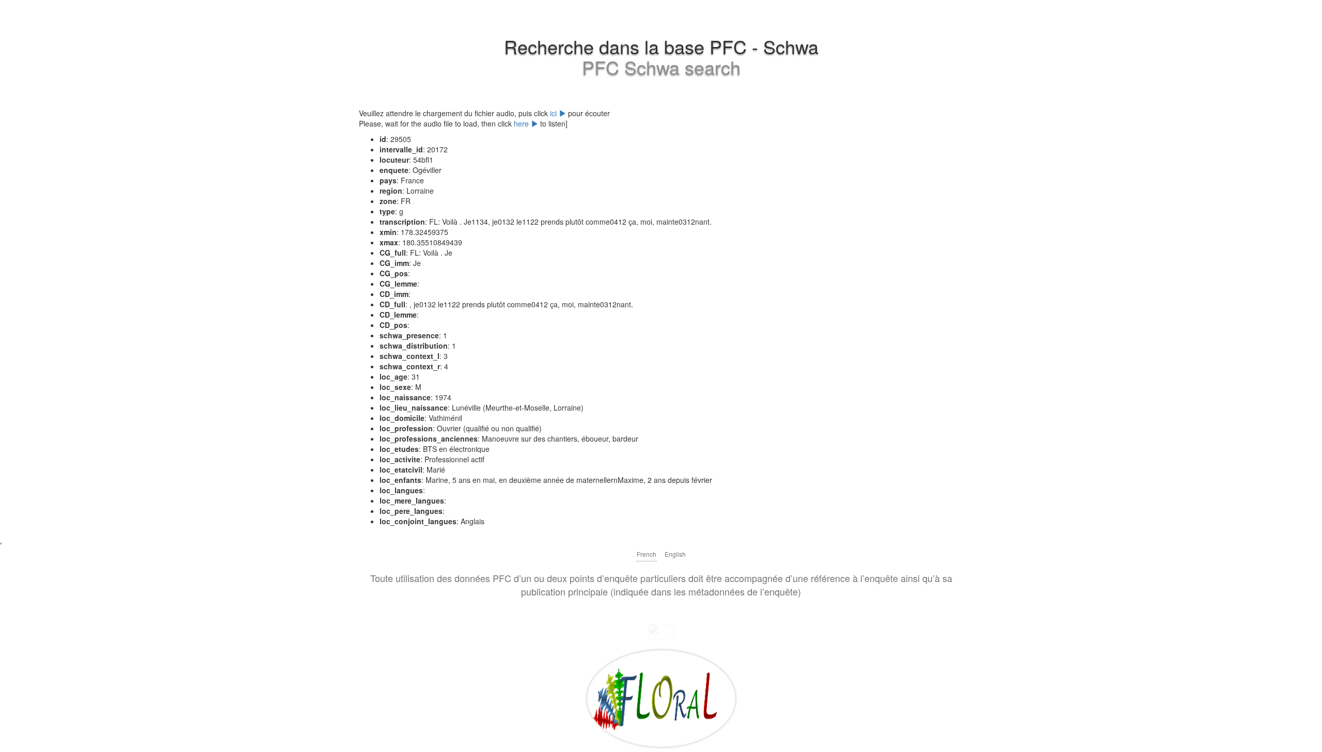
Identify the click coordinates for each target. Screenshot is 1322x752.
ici (554, 113)
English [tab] (675, 554)
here (522, 123)
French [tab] (646, 554)
